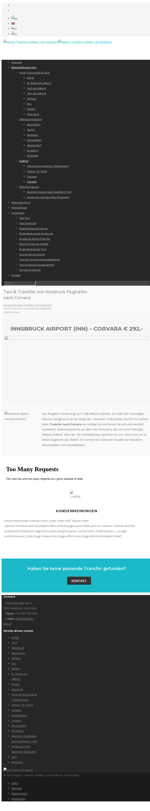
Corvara (32, 181)
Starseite (16, 62)
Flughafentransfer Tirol (32, 249)
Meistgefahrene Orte (23, 67)
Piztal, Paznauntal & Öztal (34, 72)
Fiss (29, 103)
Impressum (18, 799)
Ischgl (30, 77)
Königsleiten (34, 140)
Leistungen (17, 213)
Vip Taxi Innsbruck (30, 270)
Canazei (32, 176)
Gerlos (31, 129)
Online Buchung (20, 202)
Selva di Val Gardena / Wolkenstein (48, 166)
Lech (14, 642)
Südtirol (23, 161)
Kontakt (16, 275)
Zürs (14, 757)
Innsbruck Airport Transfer (34, 239)
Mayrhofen (33, 124)
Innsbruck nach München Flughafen (48, 197)
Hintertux (32, 135)
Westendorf (34, 145)
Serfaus (32, 98)
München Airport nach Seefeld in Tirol (49, 192)
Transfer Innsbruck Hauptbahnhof (39, 259)
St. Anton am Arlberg (39, 83)
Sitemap (16, 788)
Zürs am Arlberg (36, 93)
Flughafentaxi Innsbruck (33, 228)
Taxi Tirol (24, 218)
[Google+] (12, 10)
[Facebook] (12, 5)
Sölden (31, 109)
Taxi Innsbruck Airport (32, 254)
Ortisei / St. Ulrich (37, 171)
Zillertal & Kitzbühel (30, 119)
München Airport (29, 187)
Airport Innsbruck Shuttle (33, 244)
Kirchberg (32, 150)
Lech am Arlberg (36, 88)
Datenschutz (19, 793)
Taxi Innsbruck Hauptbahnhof (36, 265)
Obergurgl (33, 114)
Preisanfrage (19, 207)
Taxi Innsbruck (27, 223)
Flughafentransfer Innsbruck (36, 233)
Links (14, 783)
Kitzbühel (32, 155)
